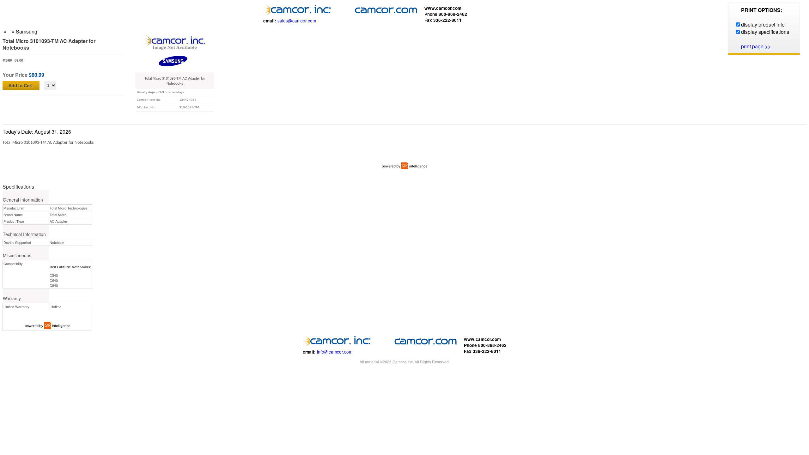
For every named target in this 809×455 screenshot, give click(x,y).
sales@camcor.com (296, 20)
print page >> (755, 46)
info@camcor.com (334, 352)
